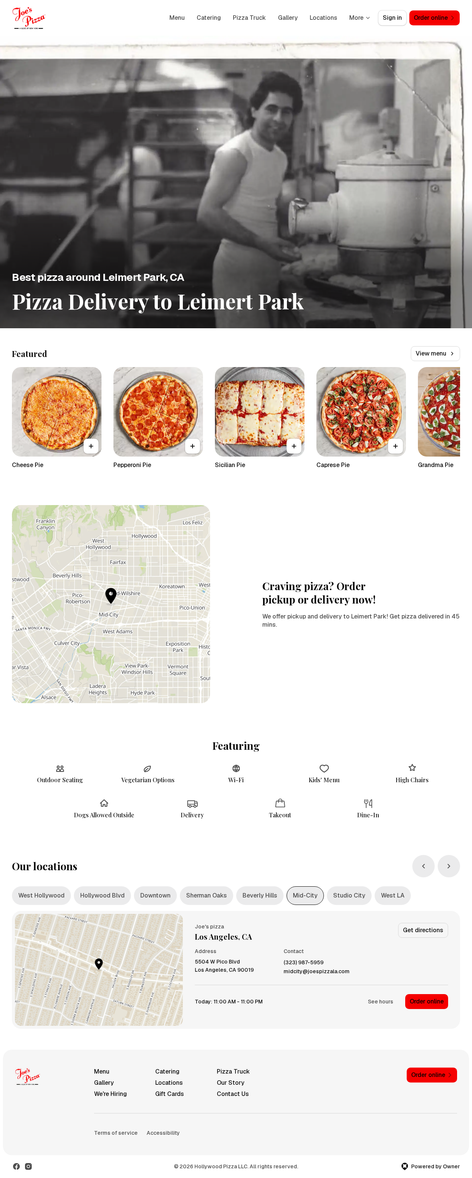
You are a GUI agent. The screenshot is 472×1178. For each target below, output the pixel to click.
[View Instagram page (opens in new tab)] (28, 1166)
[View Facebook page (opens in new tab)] (16, 1166)
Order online (427, 1001)
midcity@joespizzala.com (317, 971)
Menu (177, 18)
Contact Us (233, 1094)
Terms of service (116, 1133)
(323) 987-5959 (303, 962)
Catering (209, 18)
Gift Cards (169, 1094)
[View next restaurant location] (449, 866)
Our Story (230, 1083)
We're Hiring (110, 1094)
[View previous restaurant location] (423, 866)
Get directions (423, 930)
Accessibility (163, 1133)
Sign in (392, 18)
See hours (380, 1001)
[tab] (41, 895)
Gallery (288, 18)
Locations (323, 18)
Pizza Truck (249, 18)
